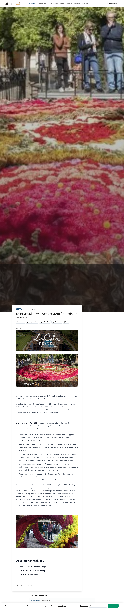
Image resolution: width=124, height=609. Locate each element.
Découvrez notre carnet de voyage (32, 567)
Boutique (77, 3)
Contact (85, 3)
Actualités (32, 3)
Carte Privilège (53, 3)
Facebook (58, 322)
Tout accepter (113, 606)
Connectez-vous (35, 600)
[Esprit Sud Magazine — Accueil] (12, 3)
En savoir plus (62, 606)
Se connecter (113, 3)
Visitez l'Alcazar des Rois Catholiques (33, 571)
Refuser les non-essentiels (98, 606)
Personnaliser (84, 606)
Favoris (22, 322)
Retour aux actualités (26, 586)
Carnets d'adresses (66, 3)
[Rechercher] (98, 3)
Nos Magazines (42, 3)
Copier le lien (33, 322)
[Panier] (103, 3)
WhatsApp (46, 322)
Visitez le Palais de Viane (28, 575)
